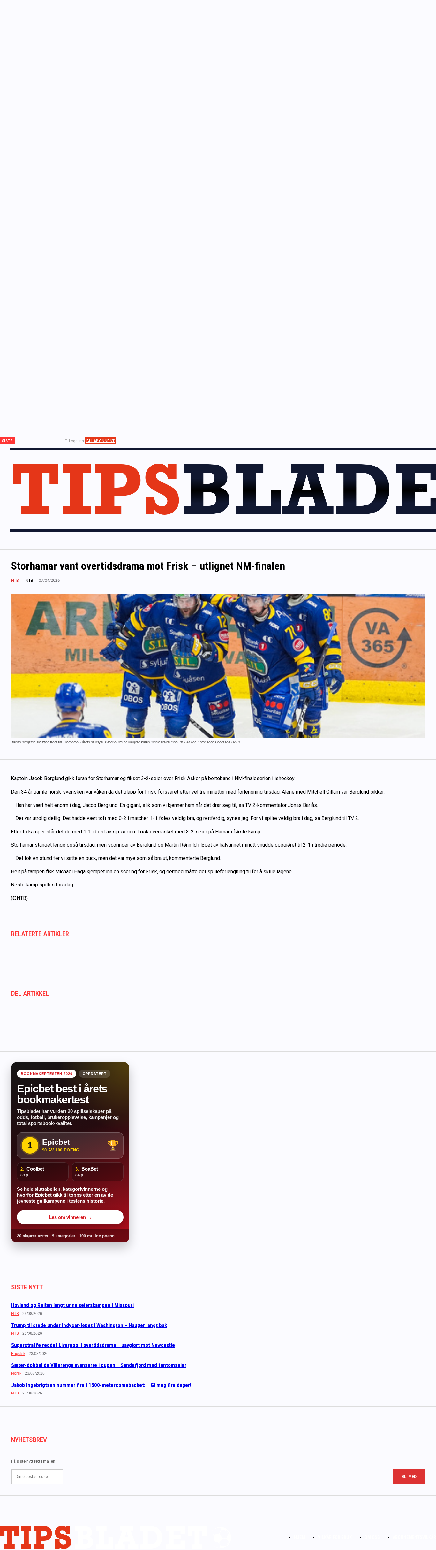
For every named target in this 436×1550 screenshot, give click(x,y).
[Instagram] (35, 441)
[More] (114, 1015)
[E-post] (90, 1014)
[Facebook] (24, 441)
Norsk (16, 1373)
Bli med (409, 1476)
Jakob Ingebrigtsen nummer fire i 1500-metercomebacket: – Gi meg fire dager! (101, 1385)
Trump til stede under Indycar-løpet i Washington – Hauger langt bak (89, 1325)
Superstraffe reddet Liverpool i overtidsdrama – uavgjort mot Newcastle (93, 1345)
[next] (19, 441)
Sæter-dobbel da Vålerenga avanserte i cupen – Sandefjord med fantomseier (98, 1365)
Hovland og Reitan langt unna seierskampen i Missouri (72, 1305)
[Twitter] (45, 441)
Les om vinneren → (70, 1217)
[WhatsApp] (67, 1014)
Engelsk (18, 1354)
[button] (420, 489)
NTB (15, 580)
